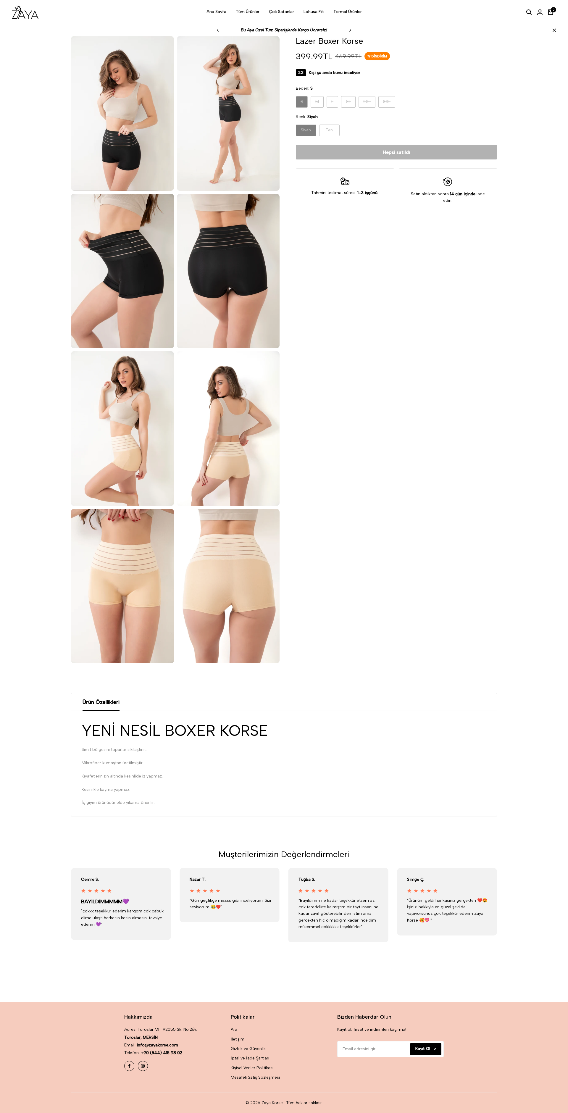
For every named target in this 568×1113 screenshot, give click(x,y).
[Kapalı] (553, 30)
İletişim (237, 1039)
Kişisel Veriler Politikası (252, 1067)
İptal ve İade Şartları (250, 1058)
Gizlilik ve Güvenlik (248, 1048)
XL (351, 103)
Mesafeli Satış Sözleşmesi (255, 1077)
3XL (389, 103)
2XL (369, 103)
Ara (234, 1029)
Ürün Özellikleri (101, 702)
